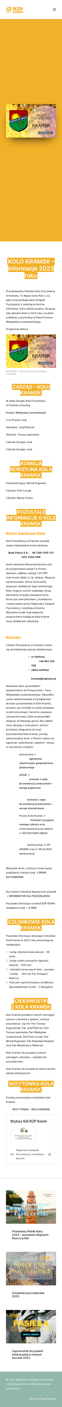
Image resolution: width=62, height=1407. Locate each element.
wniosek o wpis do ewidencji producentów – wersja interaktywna (36, 804)
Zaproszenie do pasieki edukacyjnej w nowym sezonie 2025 (27, 1354)
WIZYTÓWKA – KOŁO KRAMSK (31, 1109)
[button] (54, 9)
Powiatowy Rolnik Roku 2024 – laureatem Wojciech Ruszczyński (30, 1235)
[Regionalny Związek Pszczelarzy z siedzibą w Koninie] (17, 9)
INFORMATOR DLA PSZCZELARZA (29, 896)
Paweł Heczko (48, 1398)
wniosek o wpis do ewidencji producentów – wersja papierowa (36, 784)
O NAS (33, 907)
